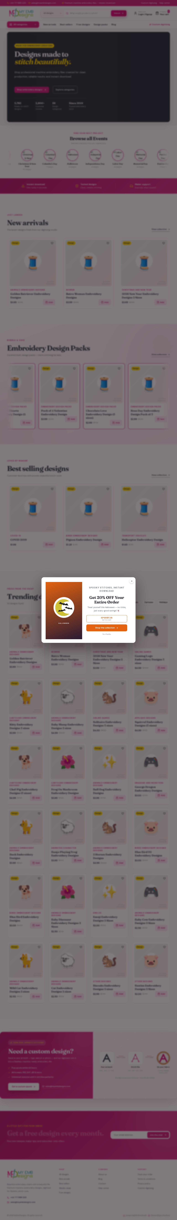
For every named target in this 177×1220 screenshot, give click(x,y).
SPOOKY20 (107, 619)
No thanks (107, 634)
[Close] (131, 581)
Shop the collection (105, 628)
